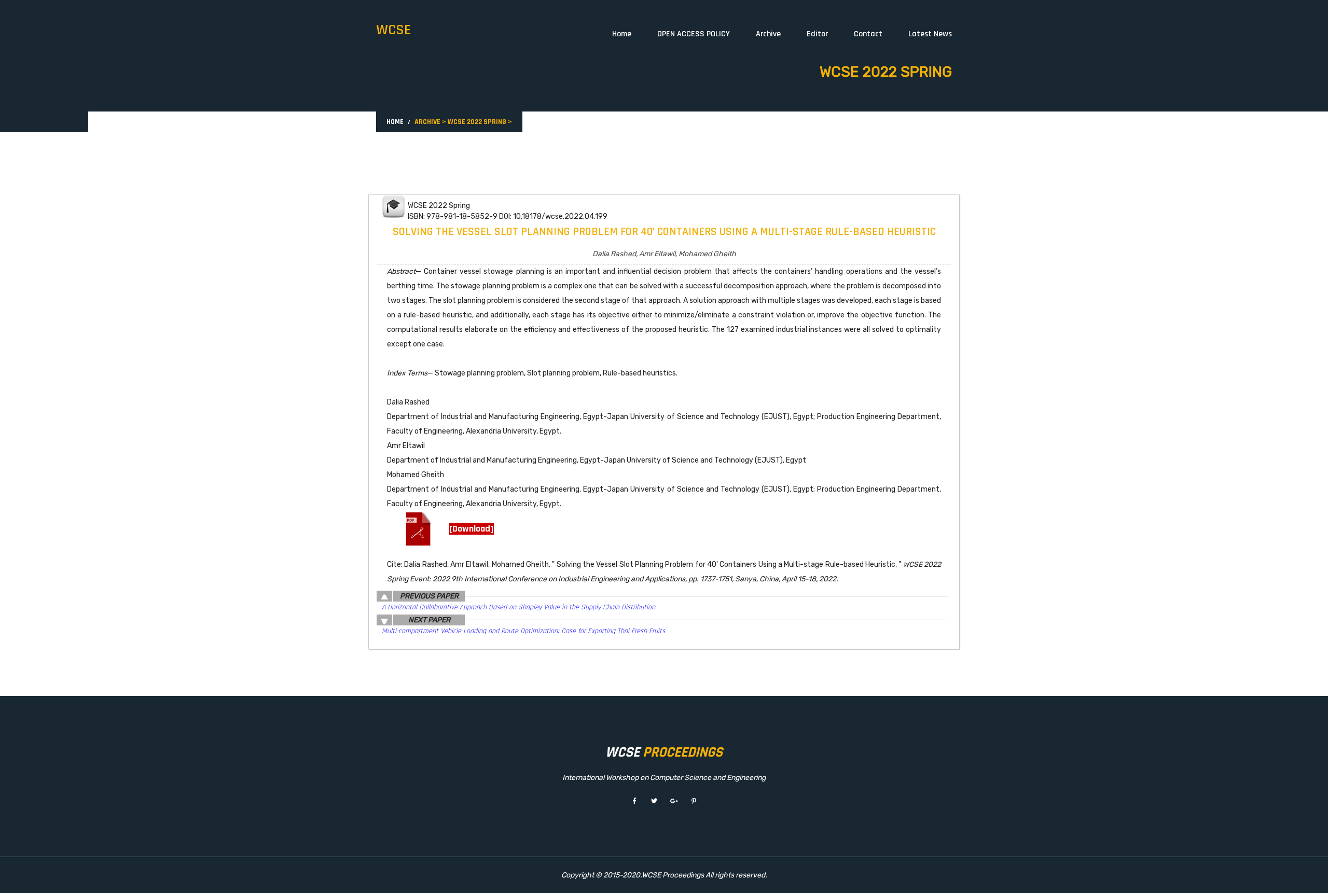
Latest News (930, 34)
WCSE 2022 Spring (477, 122)
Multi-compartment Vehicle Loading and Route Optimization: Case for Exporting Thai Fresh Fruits (523, 631)
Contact (868, 34)
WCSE (393, 30)
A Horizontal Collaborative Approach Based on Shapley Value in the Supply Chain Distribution (518, 607)
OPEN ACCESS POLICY (693, 34)
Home (621, 34)
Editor (817, 34)
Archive (768, 34)
